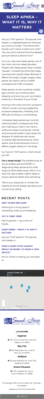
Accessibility (22, 386)
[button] (41, 31)
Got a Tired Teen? (12, 216)
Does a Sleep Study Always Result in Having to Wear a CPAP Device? (20, 249)
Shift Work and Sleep (14, 203)
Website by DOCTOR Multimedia (22, 389)
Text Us (23, 396)
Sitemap (37, 383)
